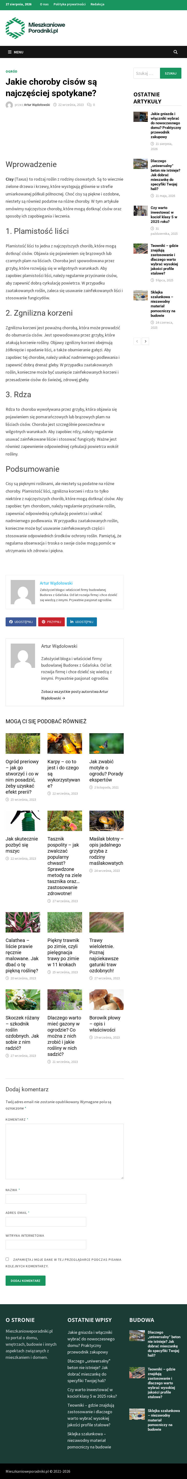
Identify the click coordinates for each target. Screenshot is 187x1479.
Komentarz (17, 1119)
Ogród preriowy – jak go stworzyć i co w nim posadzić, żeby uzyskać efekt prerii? (22, 777)
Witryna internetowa (25, 1235)
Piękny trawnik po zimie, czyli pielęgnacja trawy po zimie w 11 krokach (63, 952)
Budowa (141, 1319)
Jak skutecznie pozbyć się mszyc (22, 845)
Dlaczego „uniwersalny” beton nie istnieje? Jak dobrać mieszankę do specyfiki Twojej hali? (165, 175)
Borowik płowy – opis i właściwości (104, 1024)
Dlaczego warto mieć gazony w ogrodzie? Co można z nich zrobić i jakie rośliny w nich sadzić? (64, 1036)
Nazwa (13, 1190)
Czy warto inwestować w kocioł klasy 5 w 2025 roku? (164, 215)
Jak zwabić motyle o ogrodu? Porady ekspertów (106, 771)
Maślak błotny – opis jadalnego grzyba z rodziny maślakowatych (106, 851)
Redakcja (97, 4)
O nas (44, 4)
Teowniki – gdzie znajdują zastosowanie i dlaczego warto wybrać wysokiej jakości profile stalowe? (164, 260)
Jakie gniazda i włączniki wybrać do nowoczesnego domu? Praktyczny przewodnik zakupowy (166, 125)
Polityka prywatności (70, 4)
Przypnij (54, 622)
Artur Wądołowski (37, 104)
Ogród (11, 71)
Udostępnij (24, 622)
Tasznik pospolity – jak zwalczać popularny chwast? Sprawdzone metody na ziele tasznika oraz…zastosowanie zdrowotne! (64, 866)
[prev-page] (137, 341)
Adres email (18, 1212)
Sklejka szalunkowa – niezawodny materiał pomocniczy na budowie (163, 304)
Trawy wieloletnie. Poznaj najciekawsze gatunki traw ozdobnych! (104, 955)
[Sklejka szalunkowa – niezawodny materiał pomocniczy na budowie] (140, 293)
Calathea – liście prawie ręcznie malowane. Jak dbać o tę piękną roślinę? (22, 955)
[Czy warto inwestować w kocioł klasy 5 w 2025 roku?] (140, 209)
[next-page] (145, 341)
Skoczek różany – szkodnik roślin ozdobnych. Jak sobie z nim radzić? (22, 1033)
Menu (18, 52)
